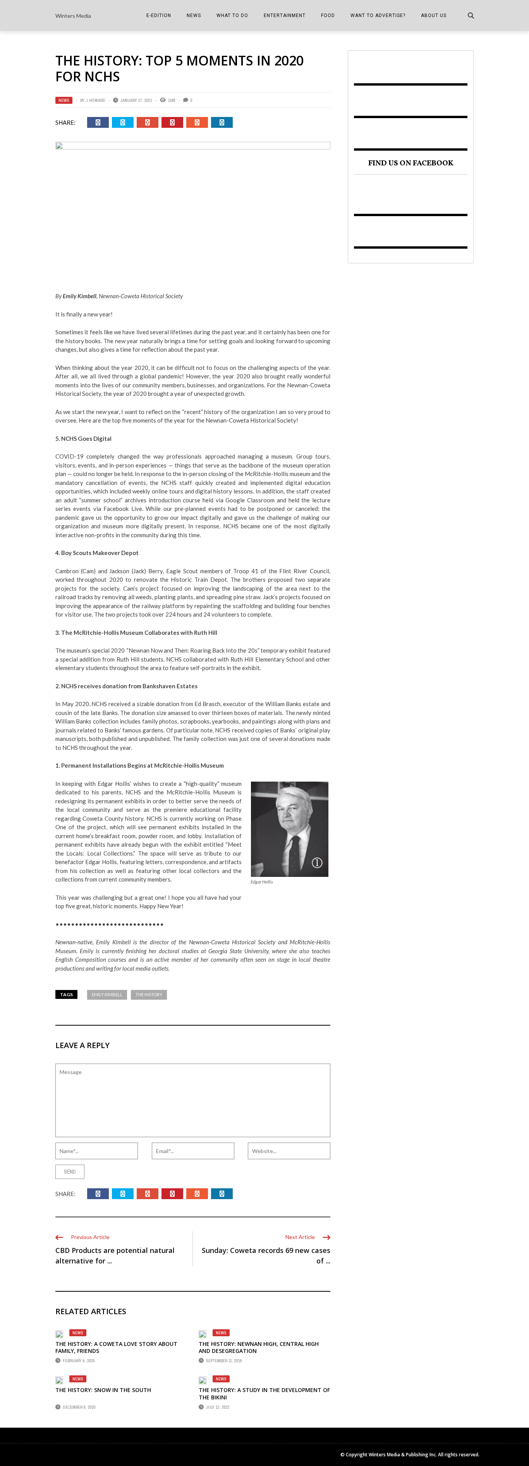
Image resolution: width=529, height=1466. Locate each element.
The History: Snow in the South (103, 1390)
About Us (434, 15)
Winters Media (73, 15)
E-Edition (158, 15)
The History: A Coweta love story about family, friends (116, 1347)
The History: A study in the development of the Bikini (264, 1393)
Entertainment (285, 15)
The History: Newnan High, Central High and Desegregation (259, 1347)
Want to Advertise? (377, 15)
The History (149, 994)
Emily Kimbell (107, 994)
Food (328, 15)
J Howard (95, 100)
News (194, 15)
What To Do (232, 15)
